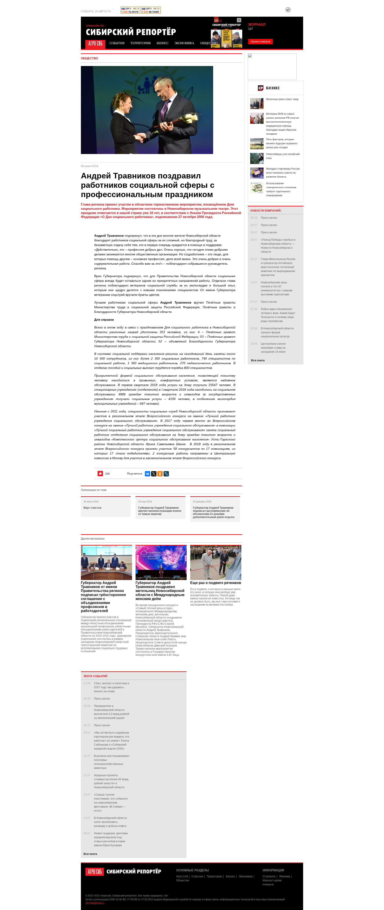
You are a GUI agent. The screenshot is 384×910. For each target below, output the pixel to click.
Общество (209, 43)
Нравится (100, 473)
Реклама (284, 876)
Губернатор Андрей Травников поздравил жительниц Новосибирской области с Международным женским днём (160, 591)
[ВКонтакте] (147, 473)
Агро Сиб (94, 43)
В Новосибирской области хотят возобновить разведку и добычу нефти (110, 822)
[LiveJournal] (166, 473)
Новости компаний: (265, 210)
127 (250, 28)
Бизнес (162, 43)
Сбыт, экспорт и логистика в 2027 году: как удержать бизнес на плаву (111, 687)
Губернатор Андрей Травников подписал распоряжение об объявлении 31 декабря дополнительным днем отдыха (213, 512)
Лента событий (95, 676)
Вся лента (90, 854)
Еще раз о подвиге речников (215, 583)
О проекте (269, 876)
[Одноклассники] (160, 473)
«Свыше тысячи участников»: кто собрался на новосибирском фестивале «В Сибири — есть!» (111, 802)
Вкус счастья (92, 507)
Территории (140, 43)
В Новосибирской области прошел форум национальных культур (277, 332)
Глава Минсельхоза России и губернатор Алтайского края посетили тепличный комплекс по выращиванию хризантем (278, 267)
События (117, 43)
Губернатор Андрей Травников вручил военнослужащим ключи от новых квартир (159, 511)
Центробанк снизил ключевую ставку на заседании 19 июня (273, 347)
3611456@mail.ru (94, 903)
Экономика (184, 43)
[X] (153, 473)
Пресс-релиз (102, 698)
